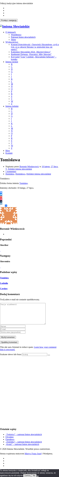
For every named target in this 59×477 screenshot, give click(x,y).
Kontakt (8, 153)
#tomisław (9, 174)
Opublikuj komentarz (9, 342)
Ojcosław (9, 437)
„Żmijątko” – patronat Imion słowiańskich (23, 442)
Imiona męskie (11, 62)
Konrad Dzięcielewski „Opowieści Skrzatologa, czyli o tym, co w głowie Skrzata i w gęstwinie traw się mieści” (35, 47)
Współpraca (16, 34)
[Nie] (37, 476)
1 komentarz (10, 171)
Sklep (13, 39)
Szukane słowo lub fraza (10, 354)
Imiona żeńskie (12, 106)
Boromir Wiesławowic (29, 166)
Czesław (4, 288)
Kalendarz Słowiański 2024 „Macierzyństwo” (31, 52)
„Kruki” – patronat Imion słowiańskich (22, 444)
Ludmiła (4, 283)
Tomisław (23, 183)
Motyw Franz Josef (33, 453)
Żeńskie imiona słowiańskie (20, 169)
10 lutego (46, 166)
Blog (7, 150)
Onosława (9, 439)
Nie (34, 476)
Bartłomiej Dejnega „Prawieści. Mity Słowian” (31, 54)
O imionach (10, 32)
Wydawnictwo (11, 42)
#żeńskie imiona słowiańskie (38, 174)
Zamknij (27, 476)
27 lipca (54, 166)
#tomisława (20, 174)
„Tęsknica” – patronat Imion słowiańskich (23, 434)
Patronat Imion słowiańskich (23, 37)
